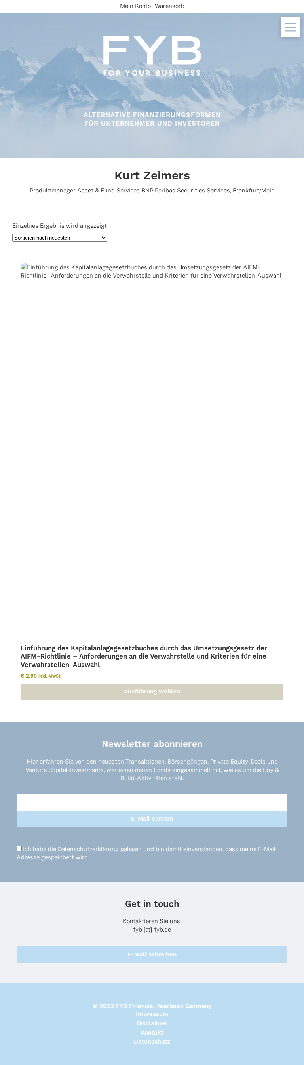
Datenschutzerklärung (88, 849)
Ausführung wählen (152, 691)
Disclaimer (152, 1023)
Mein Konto (135, 5)
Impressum (152, 1014)
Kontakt (152, 1032)
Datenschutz (152, 1041)
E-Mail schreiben (152, 954)
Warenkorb (169, 5)
